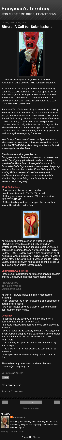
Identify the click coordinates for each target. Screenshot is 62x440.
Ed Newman (19, 417)
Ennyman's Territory (25, 8)
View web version (31, 408)
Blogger (36, 437)
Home (31, 402)
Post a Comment (13, 391)
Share (5, 377)
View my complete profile (12, 431)
